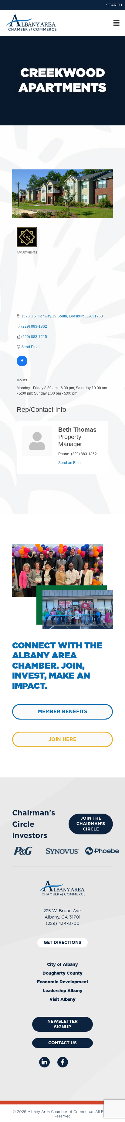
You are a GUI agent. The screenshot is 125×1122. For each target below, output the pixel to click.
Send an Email (70, 463)
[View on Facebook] (22, 365)
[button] (114, 5)
